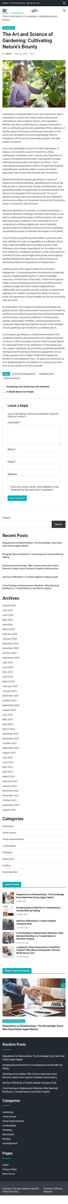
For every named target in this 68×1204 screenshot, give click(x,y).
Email (12, 461)
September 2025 (10, 657)
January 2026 (9, 638)
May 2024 (7, 719)
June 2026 (7, 615)
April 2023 (7, 771)
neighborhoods (46, 374)
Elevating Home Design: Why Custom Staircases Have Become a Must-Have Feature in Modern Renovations (30, 567)
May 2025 (7, 672)
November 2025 (10, 648)
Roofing (6, 865)
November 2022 (10, 795)
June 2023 (7, 762)
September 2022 (10, 805)
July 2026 (7, 610)
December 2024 (10, 695)
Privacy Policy (17, 3)
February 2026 (9, 634)
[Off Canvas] (4, 10)
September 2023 (10, 748)
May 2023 (7, 767)
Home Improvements (13, 839)
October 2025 (9, 653)
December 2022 (10, 790)
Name (12, 449)
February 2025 (9, 686)
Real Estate (8, 859)
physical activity (11, 378)
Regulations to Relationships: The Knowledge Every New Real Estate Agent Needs (32, 544)
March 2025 (8, 681)
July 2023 (7, 757)
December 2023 (10, 733)
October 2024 (9, 700)
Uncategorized (9, 872)
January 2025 (9, 691)
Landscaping (9, 845)
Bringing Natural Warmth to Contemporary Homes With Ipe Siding (33, 555)
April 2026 (7, 624)
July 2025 (7, 662)
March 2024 (8, 729)
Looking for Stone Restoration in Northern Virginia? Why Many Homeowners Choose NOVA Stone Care (38, 950)
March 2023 (8, 776)
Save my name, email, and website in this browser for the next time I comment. (35, 488)
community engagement (24, 374)
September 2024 (10, 705)
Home (5, 3)
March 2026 (8, 629)
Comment (14, 422)
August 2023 (9, 752)
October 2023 (9, 743)
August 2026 (9, 605)
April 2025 (7, 676)
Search (6, 517)
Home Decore (9, 832)
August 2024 (9, 710)
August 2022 (9, 809)
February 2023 (9, 781)
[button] (63, 985)
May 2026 (7, 619)
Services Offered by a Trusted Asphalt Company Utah (30, 577)
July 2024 (7, 714)
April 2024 (7, 724)
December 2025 (10, 643)
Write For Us (33, 3)
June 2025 (7, 667)
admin (8, 53)
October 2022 (9, 800)
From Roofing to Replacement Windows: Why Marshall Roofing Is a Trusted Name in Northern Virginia (30, 587)
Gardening (9, 28)
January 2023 (9, 786)
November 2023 (10, 738)
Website (12, 474)
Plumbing (7, 852)
